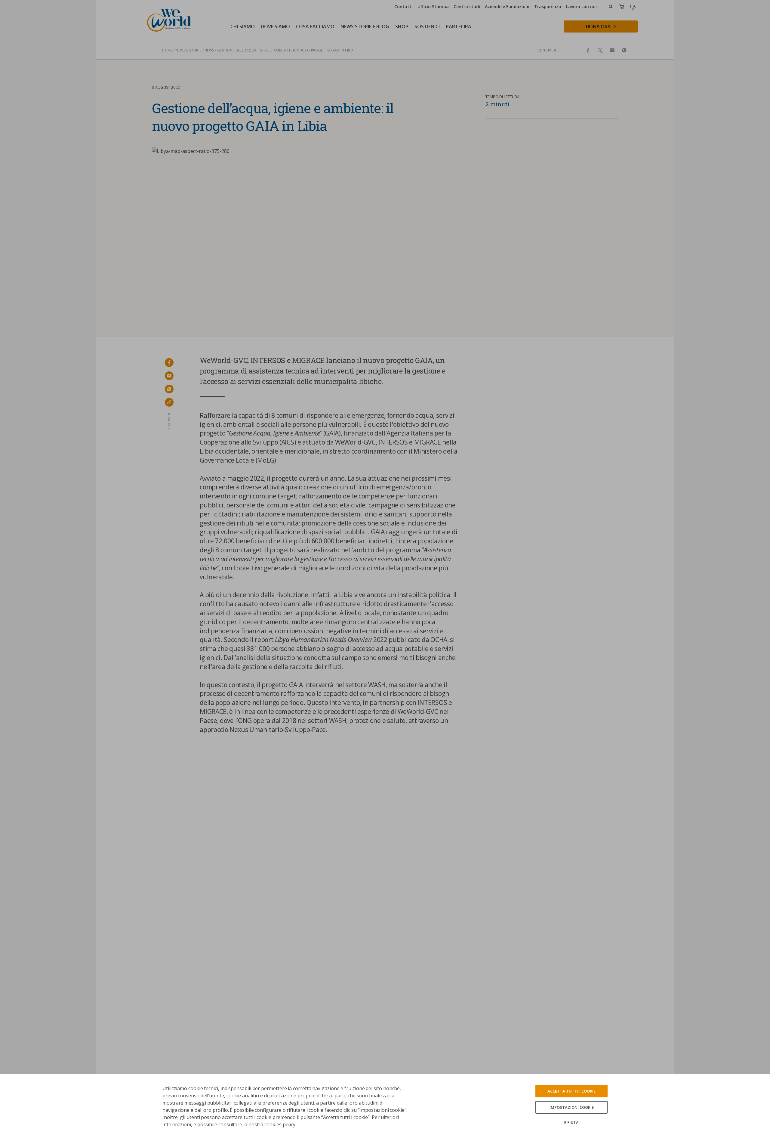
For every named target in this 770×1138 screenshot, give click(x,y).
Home (167, 50)
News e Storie (188, 50)
